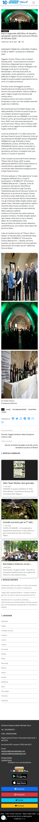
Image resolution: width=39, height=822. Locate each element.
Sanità (3, 673)
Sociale (3, 677)
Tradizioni (4, 701)
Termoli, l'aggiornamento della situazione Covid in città (17, 435)
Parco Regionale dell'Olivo (19, 409)
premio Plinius (32, 409)
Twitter (20, 800)
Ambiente (5, 31)
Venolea (4, 412)
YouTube (20, 806)
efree (23, 819)
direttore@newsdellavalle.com (13, 751)
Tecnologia (5, 691)
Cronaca (4, 635)
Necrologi (4, 663)
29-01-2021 (13, 42)
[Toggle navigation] (34, 3)
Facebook (20, 789)
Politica (3, 668)
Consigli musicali (7, 631)
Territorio (4, 696)
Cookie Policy (6, 760)
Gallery (3, 654)
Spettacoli (4, 682)
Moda (3, 659)
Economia (4, 649)
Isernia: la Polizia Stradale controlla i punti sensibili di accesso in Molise (21, 446)
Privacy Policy (6, 758)
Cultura (3, 645)
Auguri (3, 626)
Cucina (3, 640)
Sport (3, 687)
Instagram (20, 794)
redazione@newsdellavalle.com (13, 753)
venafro (8, 409)
